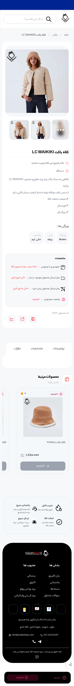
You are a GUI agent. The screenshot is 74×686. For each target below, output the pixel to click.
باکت (55, 35)
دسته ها (55, 589)
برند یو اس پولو (28, 589)
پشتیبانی (55, 583)
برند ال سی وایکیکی (25, 596)
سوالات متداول (52, 596)
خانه (66, 35)
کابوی (32, 583)
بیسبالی (31, 576)
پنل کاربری (54, 576)
